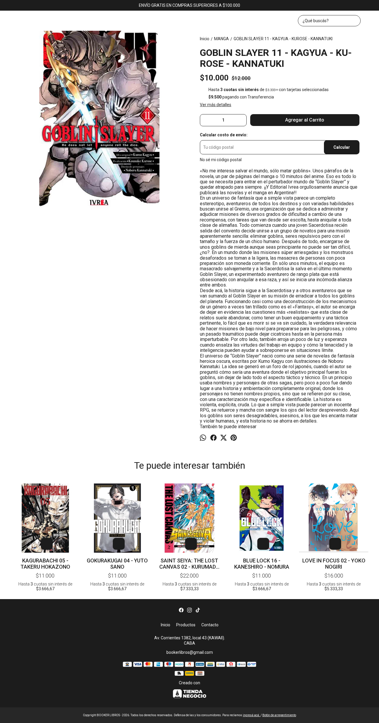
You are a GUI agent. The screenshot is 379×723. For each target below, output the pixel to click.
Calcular (341, 147)
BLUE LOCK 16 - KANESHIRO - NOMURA (261, 563)
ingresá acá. (252, 715)
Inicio (165, 624)
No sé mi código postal (221, 159)
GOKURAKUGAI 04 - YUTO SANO (117, 563)
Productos (185, 624)
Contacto (210, 624)
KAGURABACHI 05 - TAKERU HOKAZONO (45, 563)
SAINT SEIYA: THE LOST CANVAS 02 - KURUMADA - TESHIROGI (189, 563)
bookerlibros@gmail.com (189, 652)
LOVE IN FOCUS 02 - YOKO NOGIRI (333, 563)
